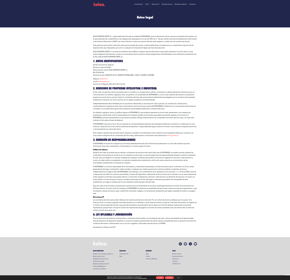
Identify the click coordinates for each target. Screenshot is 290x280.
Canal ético (175, 259)
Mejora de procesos (99, 256)
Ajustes (178, 277)
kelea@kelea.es (103, 81)
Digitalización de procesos (101, 259)
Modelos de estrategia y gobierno (103, 254)
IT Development (124, 254)
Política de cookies (142, 278)
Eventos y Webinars (151, 259)
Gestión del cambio (98, 261)
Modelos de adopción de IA (101, 264)
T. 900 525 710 (176, 264)
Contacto (175, 261)
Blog (147, 254)
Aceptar (160, 277)
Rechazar (169, 277)
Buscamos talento (177, 256)
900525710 (104, 79)
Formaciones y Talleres (99, 269)
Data (120, 256)
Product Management (99, 266)
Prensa (148, 256)
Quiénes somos (176, 254)
